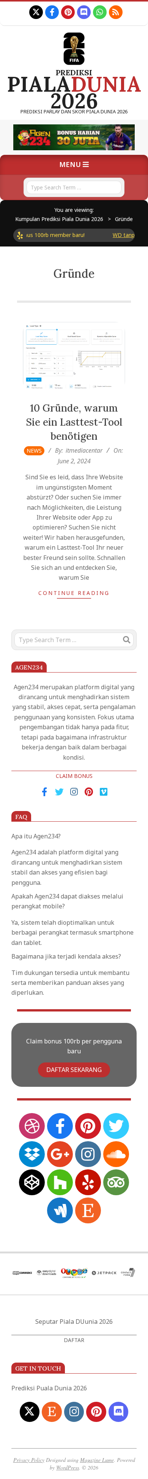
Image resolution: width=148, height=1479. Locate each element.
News (34, 450)
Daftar (74, 1340)
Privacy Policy (28, 1459)
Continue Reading (74, 592)
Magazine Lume (97, 1459)
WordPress (67, 1467)
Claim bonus (74, 775)
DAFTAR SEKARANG (74, 1070)
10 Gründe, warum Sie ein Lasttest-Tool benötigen (74, 421)
